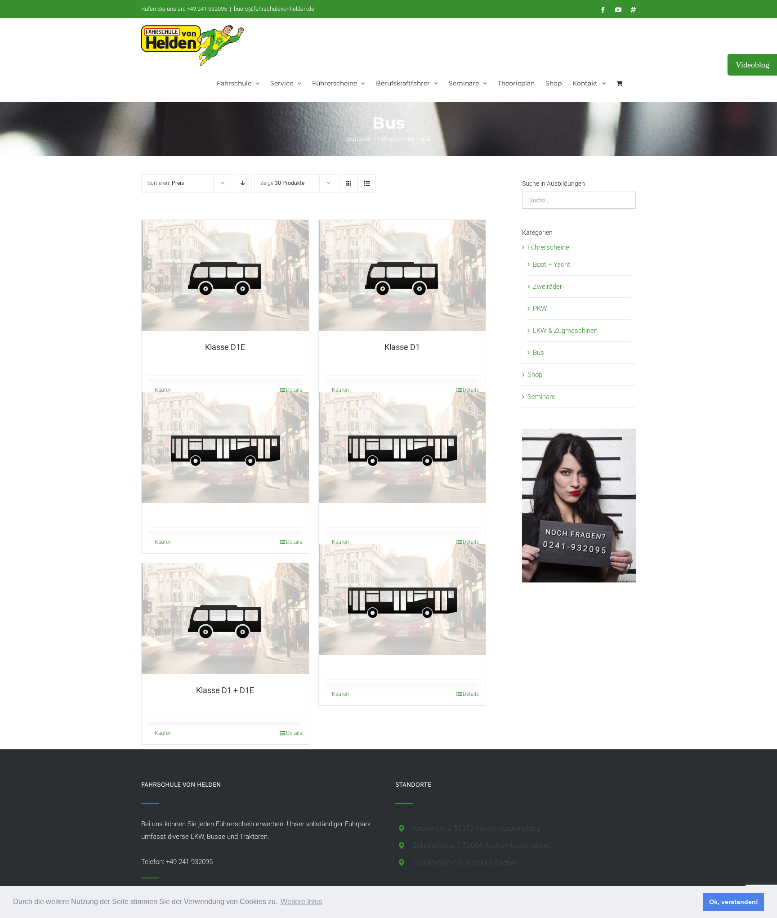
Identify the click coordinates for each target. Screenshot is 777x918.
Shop (534, 375)
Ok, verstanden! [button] (733, 901)
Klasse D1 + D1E (225, 690)
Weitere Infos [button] (301, 901)
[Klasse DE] (402, 447)
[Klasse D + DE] (402, 599)
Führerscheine (548, 247)
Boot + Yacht (551, 264)
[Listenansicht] (366, 183)
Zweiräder (547, 286)
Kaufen (163, 390)
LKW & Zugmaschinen (565, 331)
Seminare (541, 397)
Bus (538, 353)
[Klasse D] (225, 447)
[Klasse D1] (402, 275)
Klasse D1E (225, 347)
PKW (540, 309)
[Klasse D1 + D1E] (225, 618)
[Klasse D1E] (225, 275)
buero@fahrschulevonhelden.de (274, 8)
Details (294, 390)
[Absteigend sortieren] (242, 183)
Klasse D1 (402, 347)
